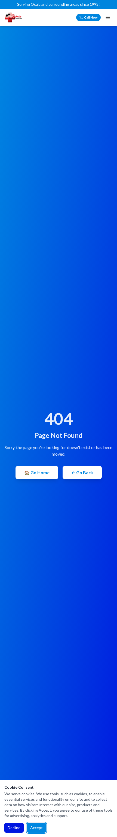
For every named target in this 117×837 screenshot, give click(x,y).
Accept (36, 827)
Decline (14, 827)
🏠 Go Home (37, 472)
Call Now (90, 17)
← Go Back (82, 472)
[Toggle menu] (108, 17)
